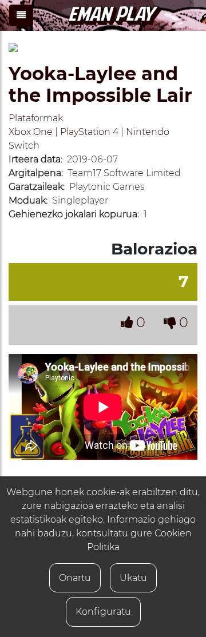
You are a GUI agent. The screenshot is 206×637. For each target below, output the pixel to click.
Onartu (75, 577)
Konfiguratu (103, 611)
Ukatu (133, 577)
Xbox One (31, 131)
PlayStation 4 (89, 131)
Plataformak (36, 118)
